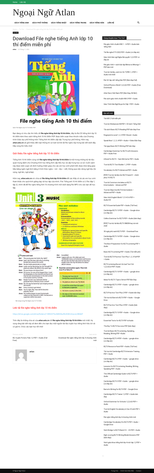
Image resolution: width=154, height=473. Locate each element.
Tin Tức (21, 29)
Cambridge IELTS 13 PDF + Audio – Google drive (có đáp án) (122, 211)
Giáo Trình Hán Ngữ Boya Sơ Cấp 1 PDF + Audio (121, 104)
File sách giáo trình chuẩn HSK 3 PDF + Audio (121, 99)
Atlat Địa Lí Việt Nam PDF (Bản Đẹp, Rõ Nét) (120, 93)
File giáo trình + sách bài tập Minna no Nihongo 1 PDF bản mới (122, 66)
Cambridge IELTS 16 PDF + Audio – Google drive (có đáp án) (122, 237)
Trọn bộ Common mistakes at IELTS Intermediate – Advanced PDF (117, 184)
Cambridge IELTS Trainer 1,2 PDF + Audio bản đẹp (121, 395)
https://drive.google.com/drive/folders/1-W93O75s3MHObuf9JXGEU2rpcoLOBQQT (48, 314)
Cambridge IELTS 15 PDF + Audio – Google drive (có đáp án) (122, 314)
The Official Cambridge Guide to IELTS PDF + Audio (120, 375)
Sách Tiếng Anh (21, 23)
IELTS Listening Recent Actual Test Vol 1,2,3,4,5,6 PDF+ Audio (119, 265)
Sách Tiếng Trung (78, 23)
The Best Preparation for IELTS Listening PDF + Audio (122, 245)
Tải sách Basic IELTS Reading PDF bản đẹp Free (122, 129)
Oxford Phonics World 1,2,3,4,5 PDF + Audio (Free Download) (122, 86)
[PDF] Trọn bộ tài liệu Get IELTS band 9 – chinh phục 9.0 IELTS (121, 176)
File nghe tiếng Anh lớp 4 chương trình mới (120, 417)
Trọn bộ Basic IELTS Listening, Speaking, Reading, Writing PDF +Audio (119, 332)
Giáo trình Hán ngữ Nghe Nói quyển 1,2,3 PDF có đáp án (122, 58)
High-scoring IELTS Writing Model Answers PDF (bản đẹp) (121, 436)
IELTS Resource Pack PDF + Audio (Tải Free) (120, 346)
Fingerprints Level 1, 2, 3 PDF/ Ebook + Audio (120, 135)
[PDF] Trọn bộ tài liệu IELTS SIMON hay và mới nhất (121, 224)
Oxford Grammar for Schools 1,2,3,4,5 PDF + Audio (120, 403)
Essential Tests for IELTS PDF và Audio (118, 321)
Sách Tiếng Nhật (58, 23)
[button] (138, 23)
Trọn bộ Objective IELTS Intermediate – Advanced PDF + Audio (119, 191)
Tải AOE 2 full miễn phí (112, 118)
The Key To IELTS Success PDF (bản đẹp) (119, 326)
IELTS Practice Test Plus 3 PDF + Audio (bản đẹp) (120, 306)
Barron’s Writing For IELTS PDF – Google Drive (121, 389)
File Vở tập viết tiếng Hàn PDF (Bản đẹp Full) (120, 80)
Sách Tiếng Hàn (97, 23)
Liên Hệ (23, 2)
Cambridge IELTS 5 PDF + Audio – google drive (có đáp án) (121, 382)
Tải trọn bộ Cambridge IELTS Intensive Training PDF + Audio (121, 352)
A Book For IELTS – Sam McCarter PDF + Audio (121, 159)
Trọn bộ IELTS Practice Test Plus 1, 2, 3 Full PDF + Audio (122, 258)
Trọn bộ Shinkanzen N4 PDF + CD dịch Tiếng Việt (122, 124)
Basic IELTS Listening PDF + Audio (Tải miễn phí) (122, 252)
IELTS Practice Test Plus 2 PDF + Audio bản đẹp (122, 293)
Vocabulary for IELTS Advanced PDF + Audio (120, 170)
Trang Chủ (114, 471)
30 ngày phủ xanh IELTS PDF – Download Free (121, 231)
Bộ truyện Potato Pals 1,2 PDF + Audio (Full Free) (30, 339)
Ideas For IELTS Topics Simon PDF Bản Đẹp (120, 280)
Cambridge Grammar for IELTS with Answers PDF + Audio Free (121, 152)
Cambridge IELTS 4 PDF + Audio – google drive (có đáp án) (121, 339)
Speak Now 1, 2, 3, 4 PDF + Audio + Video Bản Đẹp (122, 141)
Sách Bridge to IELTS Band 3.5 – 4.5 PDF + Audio (122, 430)
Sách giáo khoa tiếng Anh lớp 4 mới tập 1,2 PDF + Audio (122, 444)
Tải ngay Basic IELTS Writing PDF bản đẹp (119, 146)
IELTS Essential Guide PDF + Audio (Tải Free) (120, 205)
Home (15, 2)
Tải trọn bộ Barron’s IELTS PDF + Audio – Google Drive (122, 299)
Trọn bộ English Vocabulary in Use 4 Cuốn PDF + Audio (122, 410)
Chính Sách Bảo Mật (127, 471)
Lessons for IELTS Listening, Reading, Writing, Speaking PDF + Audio (121, 367)
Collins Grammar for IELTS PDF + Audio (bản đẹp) (122, 218)
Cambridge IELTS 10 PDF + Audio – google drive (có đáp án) (122, 273)
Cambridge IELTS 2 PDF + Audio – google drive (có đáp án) (121, 360)
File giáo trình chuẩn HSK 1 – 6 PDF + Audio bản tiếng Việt (121, 45)
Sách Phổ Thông (40, 23)
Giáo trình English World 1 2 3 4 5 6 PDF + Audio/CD (119, 198)
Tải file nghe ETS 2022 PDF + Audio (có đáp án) (121, 52)
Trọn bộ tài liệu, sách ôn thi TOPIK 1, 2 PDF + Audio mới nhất (120, 73)
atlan (14, 49)
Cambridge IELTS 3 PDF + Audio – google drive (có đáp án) (121, 286)
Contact (138, 471)
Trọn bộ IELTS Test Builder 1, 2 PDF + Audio (120, 165)
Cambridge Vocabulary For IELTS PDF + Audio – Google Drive (121, 423)
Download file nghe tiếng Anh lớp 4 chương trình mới (77, 339)
